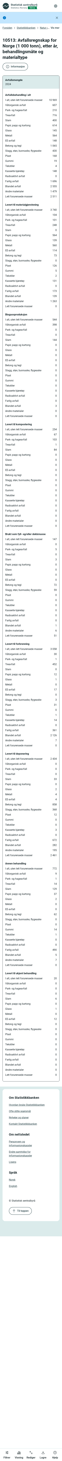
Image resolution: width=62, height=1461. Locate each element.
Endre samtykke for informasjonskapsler (20, 1153)
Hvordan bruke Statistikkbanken (27, 1104)
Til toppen (23, 1210)
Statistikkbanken (26, 27)
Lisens (12, 1162)
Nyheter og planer (19, 1117)
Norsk (12, 1179)
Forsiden (7, 27)
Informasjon (18, 66)
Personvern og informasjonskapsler (20, 1143)
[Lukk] (56, 17)
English (13, 1186)
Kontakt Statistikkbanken (23, 1123)
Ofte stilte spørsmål (20, 1111)
